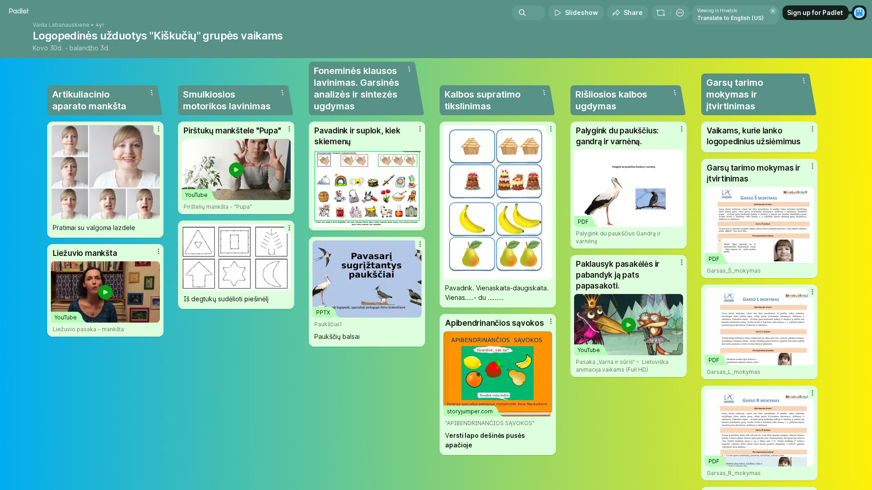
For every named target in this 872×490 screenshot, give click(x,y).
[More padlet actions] (680, 12)
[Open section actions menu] (151, 92)
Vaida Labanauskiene (61, 25)
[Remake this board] (661, 12)
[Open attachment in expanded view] (105, 172)
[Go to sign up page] (859, 12)
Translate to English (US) (730, 18)
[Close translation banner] (773, 11)
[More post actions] (159, 129)
